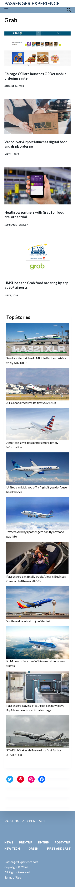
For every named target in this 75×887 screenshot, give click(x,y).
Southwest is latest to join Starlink (28, 621)
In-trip (43, 842)
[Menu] (7, 10)
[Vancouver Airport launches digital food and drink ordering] (37, 116)
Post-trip (63, 842)
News (8, 842)
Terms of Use (12, 877)
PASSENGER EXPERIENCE (31, 3)
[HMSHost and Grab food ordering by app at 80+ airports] (37, 256)
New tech (12, 848)
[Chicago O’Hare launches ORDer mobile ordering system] (37, 48)
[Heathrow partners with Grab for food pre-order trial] (37, 185)
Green (33, 848)
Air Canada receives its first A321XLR (31, 402)
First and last (59, 848)
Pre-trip (25, 842)
